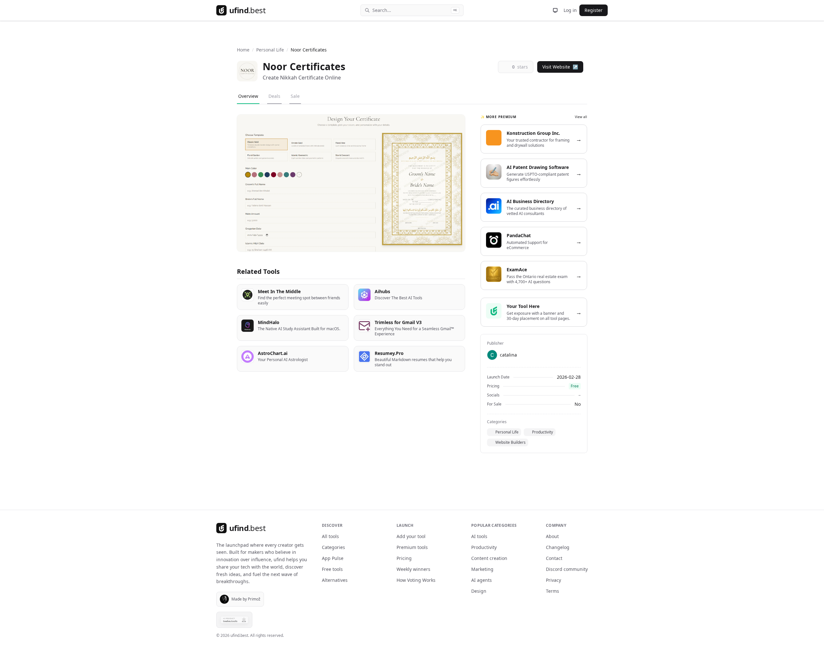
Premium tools (412, 547)
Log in (570, 10)
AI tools (479, 536)
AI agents (481, 580)
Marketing (482, 569)
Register (594, 10)
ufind (247, 10)
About (552, 536)
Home (243, 50)
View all (581, 117)
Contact (554, 558)
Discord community (567, 569)
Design (478, 591)
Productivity (542, 432)
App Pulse (332, 558)
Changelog (557, 547)
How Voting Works (416, 580)
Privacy (553, 580)
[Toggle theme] (555, 10)
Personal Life (270, 50)
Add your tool (411, 536)
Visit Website (560, 67)
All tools (330, 536)
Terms (552, 591)
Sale (295, 96)
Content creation (489, 558)
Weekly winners (413, 569)
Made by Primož (245, 599)
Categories (333, 547)
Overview (248, 96)
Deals (274, 96)
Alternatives (335, 580)
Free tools (332, 569)
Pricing (404, 558)
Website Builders (510, 442)
